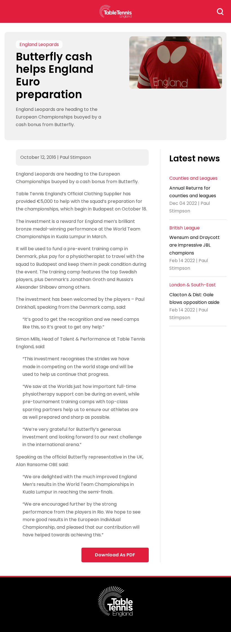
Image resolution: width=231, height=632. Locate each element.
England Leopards (39, 44)
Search (220, 11)
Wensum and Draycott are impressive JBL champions (194, 245)
